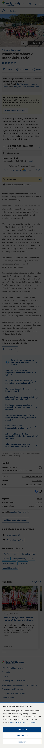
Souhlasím (22, 729)
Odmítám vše (22, 735)
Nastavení (22, 742)
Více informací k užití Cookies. (23, 722)
